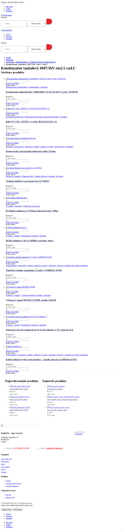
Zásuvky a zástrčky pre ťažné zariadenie (72, 266)
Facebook (78, 434)
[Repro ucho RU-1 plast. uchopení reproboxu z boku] (63, 397)
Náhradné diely (27, 176)
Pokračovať (18, 510)
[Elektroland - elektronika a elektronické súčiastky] (6, 15)
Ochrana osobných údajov (13, 483)
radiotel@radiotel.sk (54, 448)
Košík (8, 9)
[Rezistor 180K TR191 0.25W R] (24, 386)
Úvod (8, 34)
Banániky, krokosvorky (15, 147)
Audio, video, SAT (6, 459)
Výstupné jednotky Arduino (32, 295)
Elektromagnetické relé (15, 117)
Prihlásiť (9, 11)
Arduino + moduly (13, 236)
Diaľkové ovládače (13, 176)
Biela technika (5, 461)
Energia (3, 469)
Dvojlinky (10, 206)
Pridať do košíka (12, 83)
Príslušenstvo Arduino (29, 236)
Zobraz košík (6, 510)
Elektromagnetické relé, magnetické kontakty (42, 117)
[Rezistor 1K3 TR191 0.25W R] (24, 397)
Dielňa (3, 464)
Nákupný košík (10, 497)
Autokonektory (11, 266)
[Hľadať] (49, 21)
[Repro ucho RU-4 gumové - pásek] (63, 407)
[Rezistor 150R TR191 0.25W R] (24, 407)
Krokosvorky (60, 147)
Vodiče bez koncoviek (31, 206)
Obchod (9, 37)
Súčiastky (44, 87)
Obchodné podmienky (12, 486)
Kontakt (9, 39)
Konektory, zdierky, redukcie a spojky (39, 147)
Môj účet (9, 7)
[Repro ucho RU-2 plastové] (63, 386)
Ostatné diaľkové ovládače (44, 176)
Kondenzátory (33, 87)
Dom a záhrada (5, 467)
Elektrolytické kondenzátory (16, 87)
